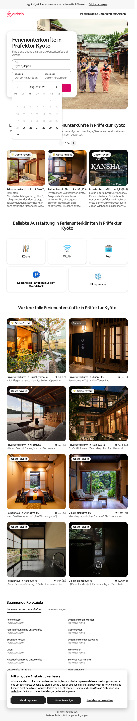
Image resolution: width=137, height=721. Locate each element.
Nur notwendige (64, 700)
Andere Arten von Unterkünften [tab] (24, 609)
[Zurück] (61, 143)
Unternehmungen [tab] (56, 609)
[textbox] (27, 78)
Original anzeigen (98, 4)
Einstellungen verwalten (100, 700)
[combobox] (42, 66)
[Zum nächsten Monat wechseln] (56, 87)
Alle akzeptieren (28, 700)
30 (56, 127)
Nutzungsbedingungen (75, 715)
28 (43, 127)
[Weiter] (73, 143)
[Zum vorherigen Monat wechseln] (18, 87)
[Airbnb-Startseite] (15, 14)
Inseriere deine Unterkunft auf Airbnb (103, 14)
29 (50, 127)
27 (37, 127)
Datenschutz (53, 715)
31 (18, 134)
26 (30, 127)
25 (24, 127)
